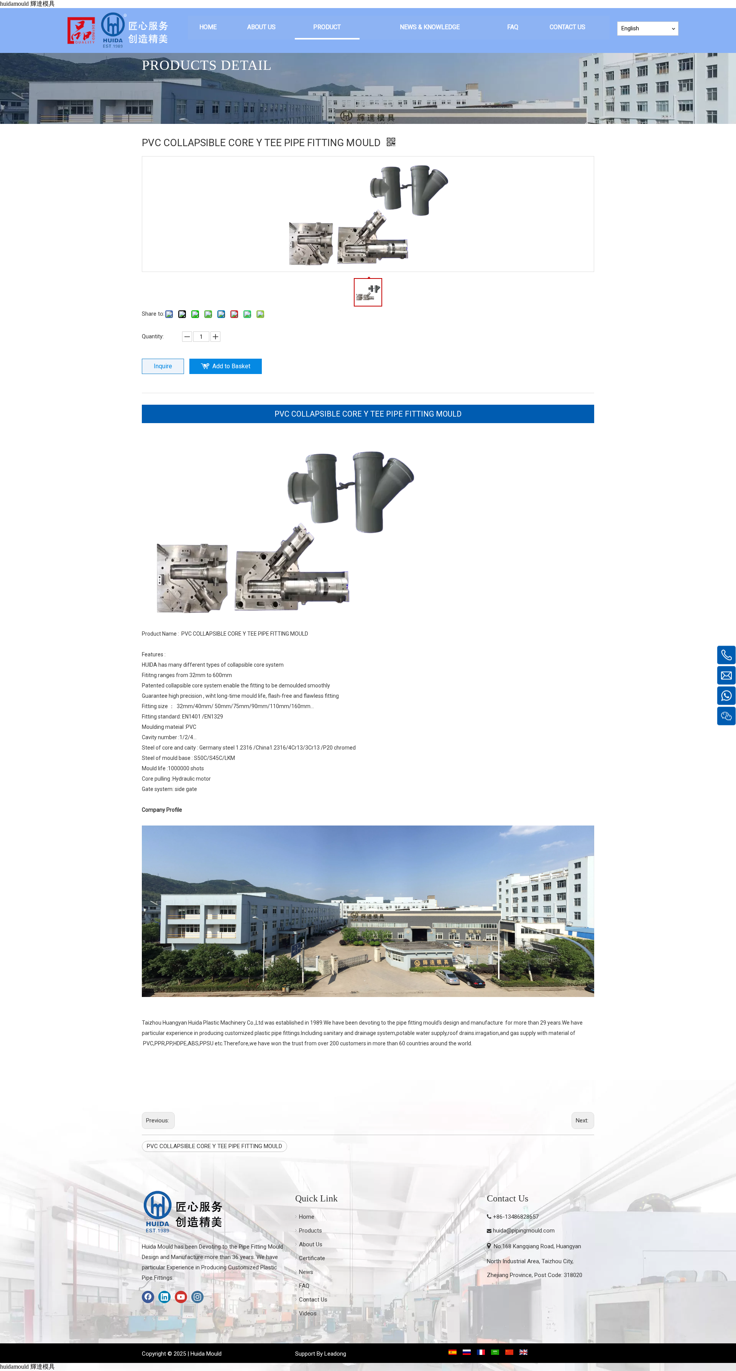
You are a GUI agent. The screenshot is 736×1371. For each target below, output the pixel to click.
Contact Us (313, 1299)
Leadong (335, 1353)
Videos (308, 1313)
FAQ (304, 1285)
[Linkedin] (164, 1297)
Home (306, 1216)
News (306, 1272)
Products (310, 1230)
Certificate (312, 1258)
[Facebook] (148, 1297)
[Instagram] (197, 1297)
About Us (310, 1244)
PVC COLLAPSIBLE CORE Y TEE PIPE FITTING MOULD (368, 414)
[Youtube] (181, 1297)
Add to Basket (231, 366)
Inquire (163, 366)
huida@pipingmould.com (524, 1230)
